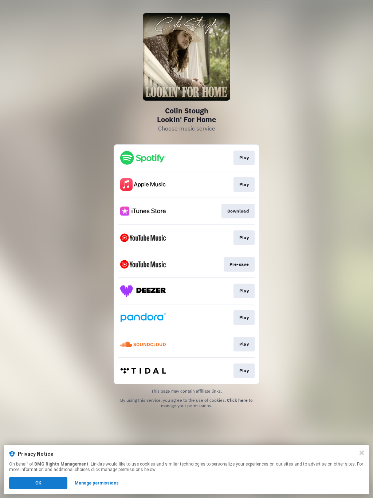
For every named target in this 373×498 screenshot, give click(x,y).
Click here (237, 400)
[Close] (362, 453)
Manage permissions (97, 483)
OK (38, 483)
